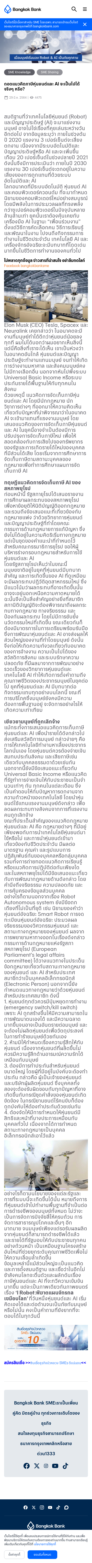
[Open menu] (85, 9)
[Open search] (74, 9)
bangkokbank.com (46, 26)
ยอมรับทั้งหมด (42, 1554)
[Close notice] (85, 24)
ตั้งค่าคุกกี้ (14, 1554)
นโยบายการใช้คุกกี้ (45, 1544)
